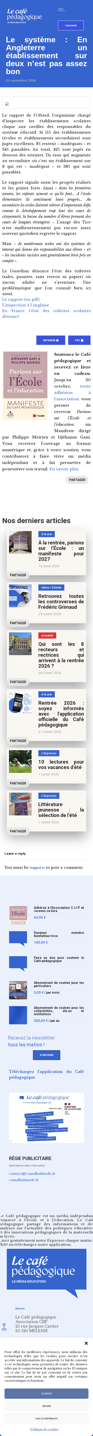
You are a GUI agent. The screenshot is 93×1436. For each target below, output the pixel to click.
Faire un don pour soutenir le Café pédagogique (59, 959)
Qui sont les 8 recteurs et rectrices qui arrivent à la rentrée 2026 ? (61, 655)
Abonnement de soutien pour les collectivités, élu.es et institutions (59, 1011)
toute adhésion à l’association (72, 392)
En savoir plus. (64, 469)
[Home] (26, 30)
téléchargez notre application (42, 1244)
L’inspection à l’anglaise (25, 305)
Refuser (46, 1406)
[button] (86, 1343)
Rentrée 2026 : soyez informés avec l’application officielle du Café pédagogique (61, 714)
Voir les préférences (46, 1419)
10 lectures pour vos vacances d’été (61, 764)
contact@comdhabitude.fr (32, 1173)
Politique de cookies (44, 1429)
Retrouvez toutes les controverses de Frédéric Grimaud (61, 601)
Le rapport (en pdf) (21, 299)
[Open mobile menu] (62, 9)
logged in (37, 868)
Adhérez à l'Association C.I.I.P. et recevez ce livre (59, 909)
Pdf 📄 (79, 340)
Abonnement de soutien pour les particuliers (59, 984)
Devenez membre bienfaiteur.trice (59, 934)
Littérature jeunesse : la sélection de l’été (61, 810)
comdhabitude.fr (24, 1180)
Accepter (46, 1394)
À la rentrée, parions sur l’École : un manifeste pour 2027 (61, 551)
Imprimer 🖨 (50, 340)
